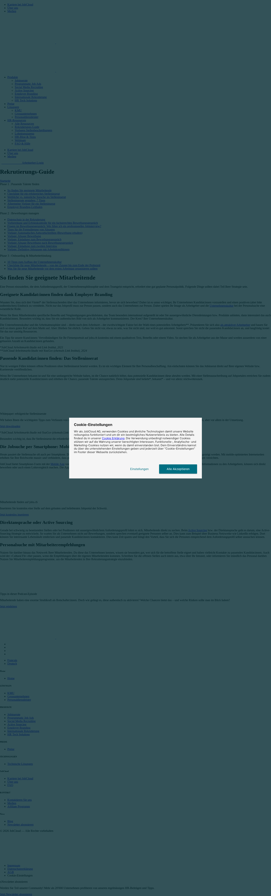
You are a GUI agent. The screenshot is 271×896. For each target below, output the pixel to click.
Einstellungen (139, 469)
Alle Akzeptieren (178, 469)
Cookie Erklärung (113, 438)
